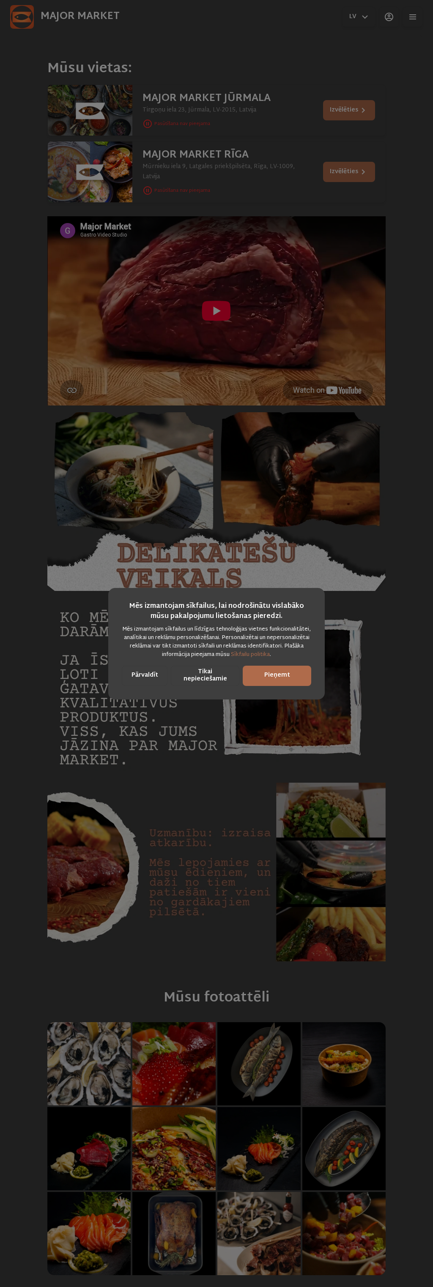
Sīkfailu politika (250, 655)
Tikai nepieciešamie (205, 675)
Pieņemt (277, 675)
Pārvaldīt (145, 675)
